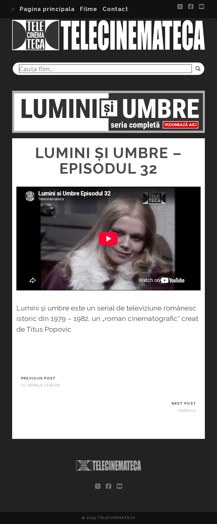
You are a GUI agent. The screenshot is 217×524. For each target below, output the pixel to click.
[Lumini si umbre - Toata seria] (108, 131)
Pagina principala (47, 9)
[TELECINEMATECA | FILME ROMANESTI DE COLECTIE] (108, 472)
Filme (88, 9)
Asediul (187, 410)
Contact (115, 9)
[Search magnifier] (198, 69)
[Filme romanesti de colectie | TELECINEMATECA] (108, 50)
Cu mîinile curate (41, 385)
